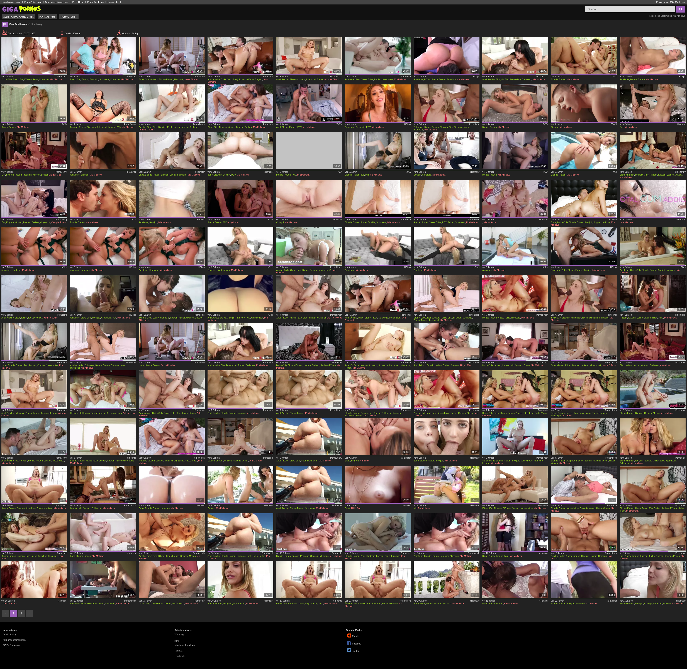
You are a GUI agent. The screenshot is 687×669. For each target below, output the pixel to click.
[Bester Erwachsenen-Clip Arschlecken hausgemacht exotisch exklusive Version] (241, 245)
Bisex (15, 79)
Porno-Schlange (95, 2)
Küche (652, 556)
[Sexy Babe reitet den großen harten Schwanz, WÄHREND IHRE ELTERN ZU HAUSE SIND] (241, 150)
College (648, 603)
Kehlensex (172, 127)
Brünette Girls (642, 175)
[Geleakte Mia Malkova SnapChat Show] (241, 293)
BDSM (427, 79)
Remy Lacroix (438, 175)
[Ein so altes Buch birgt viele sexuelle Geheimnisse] (653, 102)
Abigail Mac (55, 175)
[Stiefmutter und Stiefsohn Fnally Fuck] (309, 198)
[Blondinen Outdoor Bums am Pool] (447, 531)
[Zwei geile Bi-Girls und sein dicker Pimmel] (34, 55)
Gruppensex (366, 413)
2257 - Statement (12, 645)
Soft (621, 127)
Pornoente (62, 76)
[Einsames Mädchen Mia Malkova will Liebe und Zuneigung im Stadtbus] (378, 150)
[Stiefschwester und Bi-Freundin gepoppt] (103, 55)
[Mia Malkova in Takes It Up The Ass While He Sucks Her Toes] (309, 102)
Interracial (311, 79)
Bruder (363, 222)
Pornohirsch (336, 76)
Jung (660, 318)
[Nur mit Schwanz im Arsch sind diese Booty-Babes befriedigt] (378, 293)
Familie (371, 222)
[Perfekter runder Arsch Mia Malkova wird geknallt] (241, 579)
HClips (476, 76)
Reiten (320, 79)
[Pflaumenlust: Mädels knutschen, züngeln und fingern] (653, 293)
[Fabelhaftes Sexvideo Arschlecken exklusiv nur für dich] (515, 245)
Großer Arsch (371, 318)
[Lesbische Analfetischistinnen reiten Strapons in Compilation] (447, 341)
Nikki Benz (356, 508)
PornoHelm (78, 2)
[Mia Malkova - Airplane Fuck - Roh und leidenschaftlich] (515, 150)
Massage (670, 270)
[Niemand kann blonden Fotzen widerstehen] (515, 293)
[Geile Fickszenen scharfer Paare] (378, 55)
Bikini (161, 556)
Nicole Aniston (457, 603)
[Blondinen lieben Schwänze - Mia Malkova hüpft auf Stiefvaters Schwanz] (584, 198)
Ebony (173, 175)
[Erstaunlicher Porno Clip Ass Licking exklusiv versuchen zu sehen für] (447, 245)
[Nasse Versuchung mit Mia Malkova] (34, 102)
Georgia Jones (58, 222)
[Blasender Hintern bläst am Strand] (172, 198)
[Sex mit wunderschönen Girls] (172, 293)
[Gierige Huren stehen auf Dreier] (515, 55)
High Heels (252, 556)
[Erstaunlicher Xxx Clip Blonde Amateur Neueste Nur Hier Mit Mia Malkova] (653, 55)
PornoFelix (113, 2)
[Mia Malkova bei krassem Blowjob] (515, 436)
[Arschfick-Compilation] (309, 55)
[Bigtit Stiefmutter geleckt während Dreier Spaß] (447, 484)
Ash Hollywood (334, 318)
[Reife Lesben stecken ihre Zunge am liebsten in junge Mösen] (515, 341)
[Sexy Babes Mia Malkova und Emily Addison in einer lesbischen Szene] (515, 579)
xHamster (681, 124)
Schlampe (194, 127)
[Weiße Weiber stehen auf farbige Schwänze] (378, 341)
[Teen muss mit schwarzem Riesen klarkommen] (584, 293)
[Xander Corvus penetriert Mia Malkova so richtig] (584, 531)
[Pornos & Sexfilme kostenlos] (21, 8)
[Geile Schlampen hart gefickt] (103, 579)
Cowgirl (226, 175)
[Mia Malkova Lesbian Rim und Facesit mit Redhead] (34, 579)
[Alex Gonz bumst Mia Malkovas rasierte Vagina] (584, 484)
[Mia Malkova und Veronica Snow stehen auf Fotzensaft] (172, 579)
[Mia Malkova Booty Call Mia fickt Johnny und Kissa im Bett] (309, 150)
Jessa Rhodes (191, 79)
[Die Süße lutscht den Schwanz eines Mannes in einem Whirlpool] (653, 245)
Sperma (305, 460)
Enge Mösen (311, 603)
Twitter (355, 651)
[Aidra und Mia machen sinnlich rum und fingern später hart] (378, 436)
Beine (581, 460)
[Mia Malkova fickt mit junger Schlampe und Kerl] (653, 436)
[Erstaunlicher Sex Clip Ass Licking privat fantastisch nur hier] (378, 245)
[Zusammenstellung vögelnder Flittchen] (103, 388)
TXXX (614, 76)
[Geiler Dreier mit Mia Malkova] (515, 484)
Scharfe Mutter (652, 460)
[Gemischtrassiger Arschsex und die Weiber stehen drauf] (34, 388)
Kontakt (178, 650)
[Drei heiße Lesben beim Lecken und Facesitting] (653, 341)
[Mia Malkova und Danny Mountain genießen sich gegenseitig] (378, 531)
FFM (531, 413)
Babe (141, 79)
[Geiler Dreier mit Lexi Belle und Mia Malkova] (34, 531)
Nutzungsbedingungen (14, 640)
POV (118, 127)
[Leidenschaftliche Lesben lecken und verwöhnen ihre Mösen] (584, 341)
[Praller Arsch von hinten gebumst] (241, 531)
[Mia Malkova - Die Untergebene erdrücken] (447, 55)
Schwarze (418, 127)
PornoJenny (130, 124)
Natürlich (168, 460)
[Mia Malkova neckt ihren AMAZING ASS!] (172, 484)
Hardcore (178, 79)
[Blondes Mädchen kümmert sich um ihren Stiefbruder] (378, 198)
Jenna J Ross (609, 365)
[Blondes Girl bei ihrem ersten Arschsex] (241, 388)
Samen (377, 413)
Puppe (596, 222)
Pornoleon (199, 76)
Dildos (422, 365)
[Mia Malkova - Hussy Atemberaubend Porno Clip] (584, 55)
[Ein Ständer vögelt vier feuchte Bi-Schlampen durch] (584, 388)
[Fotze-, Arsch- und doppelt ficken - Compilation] (172, 388)
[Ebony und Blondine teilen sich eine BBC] (172, 150)
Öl (330, 270)
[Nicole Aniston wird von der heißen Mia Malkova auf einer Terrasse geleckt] (447, 579)
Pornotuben (69, 16)
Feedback (179, 656)
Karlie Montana (10, 603)
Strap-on (454, 365)
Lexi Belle (487, 415)
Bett (621, 556)
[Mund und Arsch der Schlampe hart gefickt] (172, 102)
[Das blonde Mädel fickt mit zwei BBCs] (447, 102)
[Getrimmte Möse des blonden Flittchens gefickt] (447, 388)
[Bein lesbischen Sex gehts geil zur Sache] (241, 436)
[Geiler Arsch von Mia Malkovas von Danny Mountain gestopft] (309, 436)
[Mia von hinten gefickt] (653, 531)
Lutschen (42, 556)
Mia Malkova (56, 79)
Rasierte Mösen (186, 318)
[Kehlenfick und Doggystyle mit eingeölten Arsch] (309, 245)
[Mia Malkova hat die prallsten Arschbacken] (378, 579)
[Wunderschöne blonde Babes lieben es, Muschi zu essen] (103, 531)
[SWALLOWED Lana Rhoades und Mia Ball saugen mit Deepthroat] (447, 436)
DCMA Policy (9, 634)
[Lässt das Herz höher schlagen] (584, 102)
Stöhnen (507, 508)
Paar (357, 79)
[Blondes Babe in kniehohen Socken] (584, 245)
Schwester (104, 79)
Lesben (111, 127)
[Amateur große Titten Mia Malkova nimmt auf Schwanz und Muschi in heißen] (103, 150)
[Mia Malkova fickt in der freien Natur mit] (584, 150)
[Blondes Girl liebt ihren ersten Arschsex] (309, 388)
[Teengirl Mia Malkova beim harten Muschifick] (309, 579)
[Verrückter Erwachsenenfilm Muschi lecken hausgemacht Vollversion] (103, 245)
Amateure (349, 79)
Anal (210, 79)
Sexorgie (426, 175)
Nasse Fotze (248, 79)
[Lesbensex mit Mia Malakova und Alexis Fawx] (103, 484)
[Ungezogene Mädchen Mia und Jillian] (515, 198)
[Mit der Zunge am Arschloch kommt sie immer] (34, 436)
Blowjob (236, 79)
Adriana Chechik (332, 79)
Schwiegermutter (668, 460)
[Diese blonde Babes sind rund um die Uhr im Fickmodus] (172, 55)
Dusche (199, 318)
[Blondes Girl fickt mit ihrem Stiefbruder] (447, 198)
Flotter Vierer (541, 413)
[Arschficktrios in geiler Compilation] (34, 293)
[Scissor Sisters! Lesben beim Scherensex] (309, 341)
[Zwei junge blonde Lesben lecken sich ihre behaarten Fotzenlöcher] (103, 436)
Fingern (258, 79)
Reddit (355, 636)
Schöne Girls (151, 79)
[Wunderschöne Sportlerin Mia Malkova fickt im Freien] (584, 579)
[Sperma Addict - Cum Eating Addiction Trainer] (653, 198)
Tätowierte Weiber (353, 415)
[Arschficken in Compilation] (241, 341)
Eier (21, 79)
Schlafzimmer (557, 365)
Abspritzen (571, 460)
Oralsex (248, 127)
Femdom (451, 79)
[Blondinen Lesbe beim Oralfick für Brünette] (653, 150)
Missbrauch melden (184, 645)
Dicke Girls (6, 79)
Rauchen (397, 413)
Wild (506, 556)
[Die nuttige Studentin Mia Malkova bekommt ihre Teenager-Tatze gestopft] (653, 579)
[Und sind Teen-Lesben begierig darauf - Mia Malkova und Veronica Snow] (515, 102)
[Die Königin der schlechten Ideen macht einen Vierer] (447, 150)
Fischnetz (91, 127)
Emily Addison (511, 603)
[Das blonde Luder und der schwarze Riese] (103, 341)
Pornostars (47, 16)
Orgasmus (45, 222)
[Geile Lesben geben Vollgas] (34, 198)
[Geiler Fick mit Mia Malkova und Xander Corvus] (584, 436)
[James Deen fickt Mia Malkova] (309, 531)
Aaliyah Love (129, 413)
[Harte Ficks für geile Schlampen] (309, 293)
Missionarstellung (95, 603)
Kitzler (24, 318)
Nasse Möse (387, 79)
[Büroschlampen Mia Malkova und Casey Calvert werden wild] (515, 531)
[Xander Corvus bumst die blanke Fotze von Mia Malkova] (653, 484)
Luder (298, 270)
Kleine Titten (651, 318)
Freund (84, 79)
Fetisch (430, 365)
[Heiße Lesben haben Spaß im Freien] (172, 436)
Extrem (82, 127)
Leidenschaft (595, 365)
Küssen (28, 79)
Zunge (527, 365)
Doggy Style (229, 603)
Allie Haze (144, 320)
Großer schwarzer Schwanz (427, 318)
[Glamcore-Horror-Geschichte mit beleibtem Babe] (378, 484)
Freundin (93, 79)
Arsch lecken (21, 460)
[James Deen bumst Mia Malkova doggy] (172, 531)
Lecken (173, 318)
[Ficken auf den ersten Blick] (34, 341)
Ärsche (216, 79)
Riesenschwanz (297, 79)
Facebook (357, 643)
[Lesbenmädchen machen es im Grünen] (241, 102)
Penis (35, 79)
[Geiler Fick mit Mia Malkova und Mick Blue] (34, 484)
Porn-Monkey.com (11, 2)
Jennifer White (51, 318)
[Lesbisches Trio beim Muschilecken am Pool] (241, 484)
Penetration (515, 79)
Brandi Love (424, 508)
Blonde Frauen (166, 79)
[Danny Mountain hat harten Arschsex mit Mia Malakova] (309, 484)
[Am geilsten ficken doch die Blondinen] (172, 341)
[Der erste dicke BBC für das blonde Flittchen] (447, 293)
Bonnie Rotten (123, 603)
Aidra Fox (364, 460)
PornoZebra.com (33, 2)
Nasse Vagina (603, 508)
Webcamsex (224, 270)
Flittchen (457, 318)
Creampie (360, 127)
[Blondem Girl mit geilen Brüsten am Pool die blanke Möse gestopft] (653, 388)
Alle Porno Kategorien (18, 16)
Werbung (179, 634)
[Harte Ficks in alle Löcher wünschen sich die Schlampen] (241, 55)
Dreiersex (44, 79)
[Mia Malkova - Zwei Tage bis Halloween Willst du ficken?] (378, 102)
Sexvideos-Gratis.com (56, 2)
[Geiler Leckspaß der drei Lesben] (34, 150)
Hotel (83, 603)
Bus (362, 175)
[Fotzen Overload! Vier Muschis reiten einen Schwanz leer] (515, 388)
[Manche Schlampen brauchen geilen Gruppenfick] (378, 388)
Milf (367, 175)
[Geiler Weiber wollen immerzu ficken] (103, 102)
